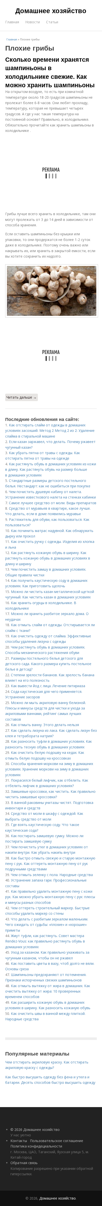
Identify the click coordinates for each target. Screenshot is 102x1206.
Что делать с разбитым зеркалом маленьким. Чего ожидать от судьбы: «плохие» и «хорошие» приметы (46, 925)
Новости (32, 22)
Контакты (18, 1140)
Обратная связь (24, 1162)
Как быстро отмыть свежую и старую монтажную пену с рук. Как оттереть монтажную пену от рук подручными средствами (50, 864)
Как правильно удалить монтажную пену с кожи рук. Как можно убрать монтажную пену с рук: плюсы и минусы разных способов (50, 897)
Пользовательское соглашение (56, 1140)
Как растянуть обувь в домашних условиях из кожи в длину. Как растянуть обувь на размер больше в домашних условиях (50, 469)
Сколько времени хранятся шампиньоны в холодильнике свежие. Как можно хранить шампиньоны (50, 72)
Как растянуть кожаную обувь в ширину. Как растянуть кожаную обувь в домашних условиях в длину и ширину (47, 558)
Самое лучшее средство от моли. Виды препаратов (52, 502)
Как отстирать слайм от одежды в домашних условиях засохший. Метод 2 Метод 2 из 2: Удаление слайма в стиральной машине (50, 431)
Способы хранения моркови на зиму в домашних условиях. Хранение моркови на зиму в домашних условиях (49, 769)
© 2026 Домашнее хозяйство (35, 1129)
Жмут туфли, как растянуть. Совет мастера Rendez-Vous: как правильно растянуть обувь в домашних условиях (45, 941)
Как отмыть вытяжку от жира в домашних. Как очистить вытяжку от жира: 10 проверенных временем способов (47, 991)
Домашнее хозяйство (50, 10)
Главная (12, 22)
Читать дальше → (21, 397)
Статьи (52, 22)
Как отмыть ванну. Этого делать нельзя (45, 724)
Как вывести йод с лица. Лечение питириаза (48, 685)
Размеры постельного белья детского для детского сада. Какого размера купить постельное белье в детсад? (48, 664)
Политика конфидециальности (36, 1146)
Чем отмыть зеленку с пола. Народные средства (52, 874)
